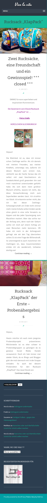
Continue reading (23, 253)
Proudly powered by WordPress (14, 497)
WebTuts (40, 497)
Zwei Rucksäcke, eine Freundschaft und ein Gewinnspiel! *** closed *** (23, 71)
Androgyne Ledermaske (23, 406)
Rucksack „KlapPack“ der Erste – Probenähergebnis (23, 304)
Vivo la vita (23, 4)
